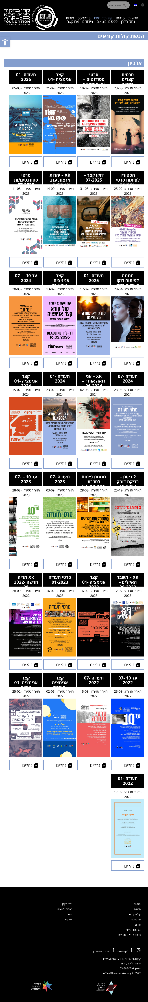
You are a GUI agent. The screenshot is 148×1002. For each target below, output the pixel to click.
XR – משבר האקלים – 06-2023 (127, 580)
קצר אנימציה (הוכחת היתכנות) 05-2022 (59, 681)
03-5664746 (127, 968)
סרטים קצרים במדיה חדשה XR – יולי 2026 (128, 78)
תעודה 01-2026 (26, 77)
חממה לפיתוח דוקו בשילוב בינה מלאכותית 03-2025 (127, 279)
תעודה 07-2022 (94, 680)
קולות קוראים (134, 914)
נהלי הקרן (128, 21)
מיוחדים (87, 21)
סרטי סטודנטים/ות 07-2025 (26, 178)
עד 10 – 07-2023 (26, 479)
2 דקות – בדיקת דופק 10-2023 (128, 480)
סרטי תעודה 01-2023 (60, 579)
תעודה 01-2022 (128, 780)
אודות (138, 924)
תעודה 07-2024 (128, 378)
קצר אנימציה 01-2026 (60, 78)
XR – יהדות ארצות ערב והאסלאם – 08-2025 (59, 178)
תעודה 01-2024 (60, 378)
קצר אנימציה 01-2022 (26, 681)
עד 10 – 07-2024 (26, 278)
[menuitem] (135, 5)
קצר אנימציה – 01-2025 (59, 279)
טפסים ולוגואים (107, 21)
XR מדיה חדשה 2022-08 (26, 580)
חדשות (137, 904)
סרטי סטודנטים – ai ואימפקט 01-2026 (94, 78)
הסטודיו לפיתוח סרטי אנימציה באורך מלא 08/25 (128, 178)
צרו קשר (73, 21)
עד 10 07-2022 (127, 680)
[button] (5, 42)
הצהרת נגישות (133, 930)
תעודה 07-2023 (60, 479)
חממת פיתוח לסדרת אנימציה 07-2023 (94, 480)
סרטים (137, 909)
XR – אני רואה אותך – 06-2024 (93, 379)
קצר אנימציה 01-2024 (26, 379)
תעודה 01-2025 (94, 278)
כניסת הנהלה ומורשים (129, 935)
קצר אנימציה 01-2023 (94, 580)
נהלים (129, 162)
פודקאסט (136, 919)
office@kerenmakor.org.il (118, 973)
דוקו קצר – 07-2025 (94, 177)
